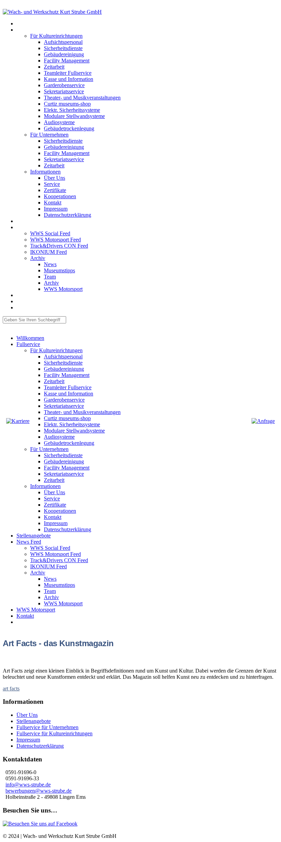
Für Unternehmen (49, 135)
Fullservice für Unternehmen (47, 727)
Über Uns (54, 178)
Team (50, 277)
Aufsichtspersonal (63, 42)
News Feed (25, 227)
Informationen (45, 172)
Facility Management (66, 60)
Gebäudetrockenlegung (69, 128)
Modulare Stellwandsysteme (74, 116)
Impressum (56, 209)
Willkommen (26, 24)
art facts (11, 688)
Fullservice (25, 30)
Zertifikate (55, 190)
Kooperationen (60, 196)
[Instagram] (4, 6)
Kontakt (52, 202)
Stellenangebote (29, 221)
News (50, 264)
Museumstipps (59, 270)
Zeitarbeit (54, 67)
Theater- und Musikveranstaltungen (82, 97)
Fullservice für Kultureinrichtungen (54, 733)
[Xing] (9, 6)
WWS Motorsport (63, 289)
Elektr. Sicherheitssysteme (72, 110)
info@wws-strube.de (28, 784)
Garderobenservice (64, 85)
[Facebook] (12, 6)
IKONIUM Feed (48, 252)
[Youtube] (6, 6)
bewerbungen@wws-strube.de (38, 791)
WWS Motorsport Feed (55, 239)
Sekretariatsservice (64, 91)
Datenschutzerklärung (67, 215)
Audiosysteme (59, 122)
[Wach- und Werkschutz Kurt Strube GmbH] (52, 12)
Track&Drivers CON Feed (59, 246)
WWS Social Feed (50, 233)
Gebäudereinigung (64, 54)
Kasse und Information (68, 79)
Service (52, 184)
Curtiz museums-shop (67, 104)
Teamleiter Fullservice (67, 73)
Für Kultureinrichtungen (56, 36)
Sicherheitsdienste (63, 48)
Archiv (37, 258)
